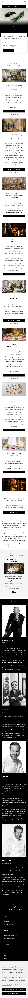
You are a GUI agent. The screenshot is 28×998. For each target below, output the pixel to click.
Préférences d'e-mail (10, 938)
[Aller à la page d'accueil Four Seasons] (2, 2)
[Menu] (25, 2)
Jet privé (6, 958)
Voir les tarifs (14, 6)
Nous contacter (19, 31)
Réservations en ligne (14, 111)
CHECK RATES (8, 50)
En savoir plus (14, 114)
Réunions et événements (10, 935)
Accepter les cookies (14, 993)
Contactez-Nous (8, 924)
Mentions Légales (14, 984)
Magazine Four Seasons (10, 949)
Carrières (7, 921)
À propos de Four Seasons (11, 918)
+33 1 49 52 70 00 (9, 31)
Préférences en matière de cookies (14, 989)
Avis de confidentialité (6, 984)
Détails (14, 591)
